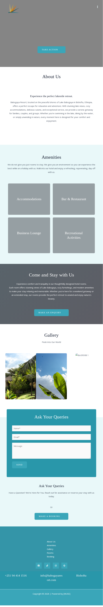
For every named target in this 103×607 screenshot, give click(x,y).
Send (19, 465)
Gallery (50, 549)
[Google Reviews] (64, 566)
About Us (51, 541)
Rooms (50, 552)
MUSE (67, 593)
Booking (50, 556)
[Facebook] (39, 566)
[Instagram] (56, 566)
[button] (8, 376)
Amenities (51, 545)
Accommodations (29, 199)
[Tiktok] (47, 566)
